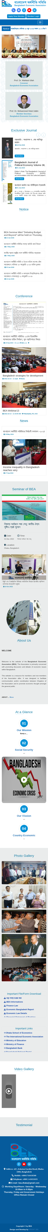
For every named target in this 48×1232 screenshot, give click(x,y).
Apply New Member (16, 16)
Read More (19, 156)
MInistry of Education (16, 1040)
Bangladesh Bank (14, 1048)
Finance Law (12, 1006)
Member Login (33, 16)
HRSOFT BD (33, 1229)
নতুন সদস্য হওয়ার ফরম (14, 998)
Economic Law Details (16, 1013)
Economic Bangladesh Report (20, 1009)
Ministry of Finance (15, 1044)
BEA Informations (14, 1002)
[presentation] (38, 135)
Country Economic (24, 835)
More (12, 697)
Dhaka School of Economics (19, 1033)
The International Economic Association (24, 1037)
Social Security (24, 749)
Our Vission (24, 815)
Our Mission (24, 730)
